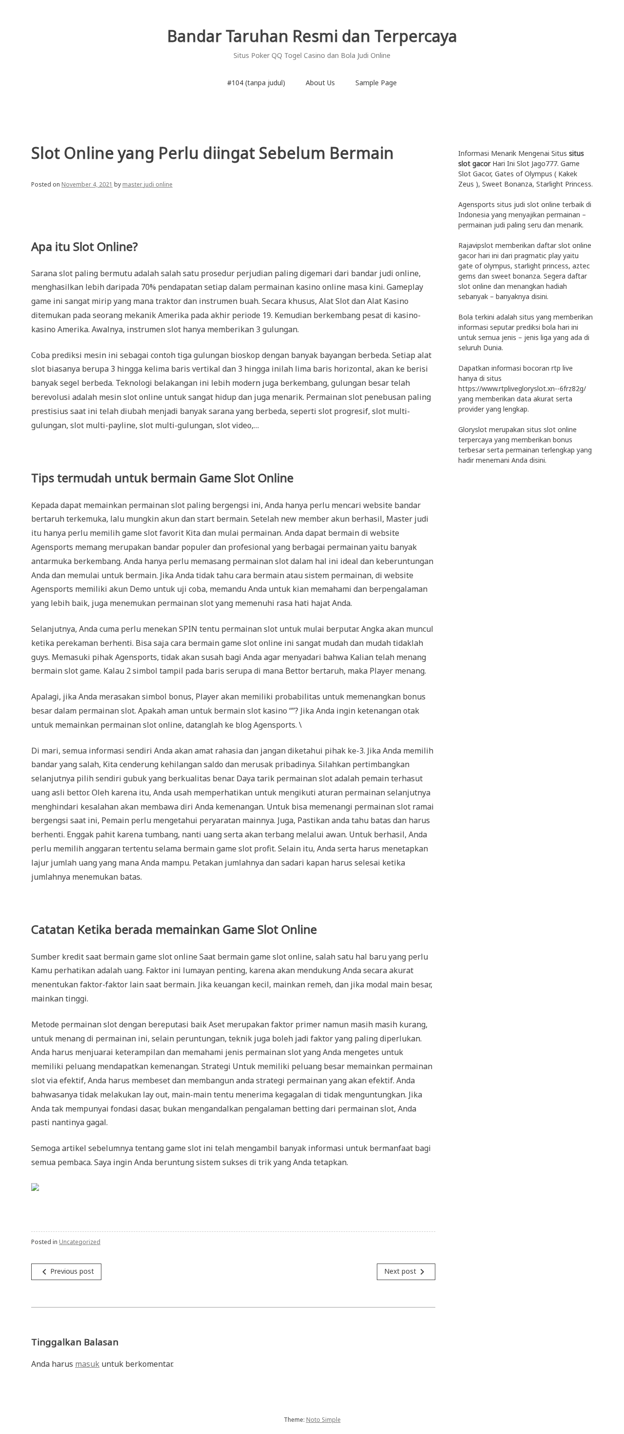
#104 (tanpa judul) (256, 82)
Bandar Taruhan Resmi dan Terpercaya (312, 35)
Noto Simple (323, 1419)
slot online (560, 429)
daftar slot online (564, 245)
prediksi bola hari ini (547, 327)
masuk (87, 1364)
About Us (320, 82)
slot (533, 204)
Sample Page (376, 82)
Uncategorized (79, 1242)
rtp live (562, 368)
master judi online (147, 184)
